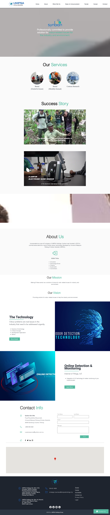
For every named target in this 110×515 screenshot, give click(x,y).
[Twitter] (28, 440)
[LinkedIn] (30, 440)
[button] (46, 4)
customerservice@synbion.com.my (34, 432)
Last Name (76, 414)
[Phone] (46, 488)
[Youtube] (56, 507)
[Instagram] (32, 440)
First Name (60, 414)
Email (58, 419)
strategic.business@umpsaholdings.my (61, 492)
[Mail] (46, 492)
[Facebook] (25, 440)
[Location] (19, 488)
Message (59, 425)
